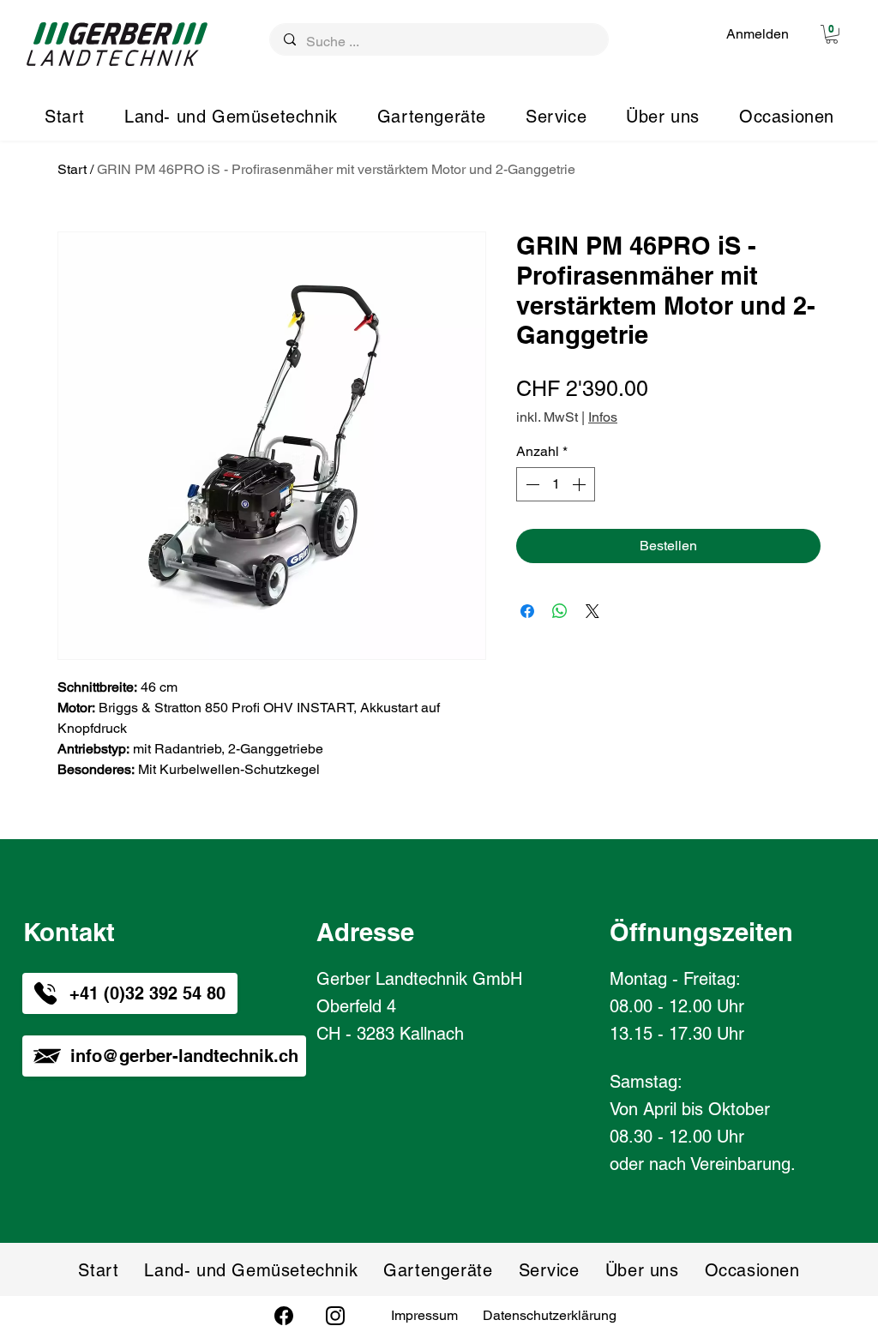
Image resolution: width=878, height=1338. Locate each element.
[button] (832, 34)
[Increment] (580, 484)
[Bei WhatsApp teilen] (560, 611)
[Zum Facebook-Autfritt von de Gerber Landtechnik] (284, 1315)
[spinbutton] (555, 484)
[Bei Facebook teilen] (527, 611)
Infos (602, 417)
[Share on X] (592, 611)
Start (72, 169)
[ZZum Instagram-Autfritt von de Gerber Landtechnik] (335, 1315)
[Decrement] (531, 484)
